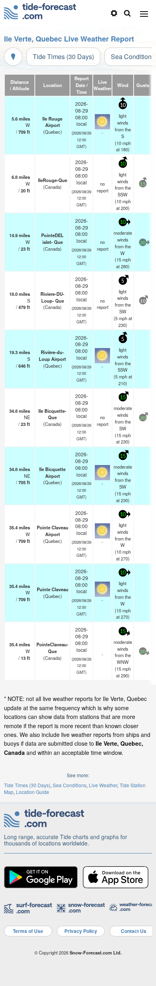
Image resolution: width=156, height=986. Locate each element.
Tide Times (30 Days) (63, 56)
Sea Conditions (69, 785)
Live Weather (103, 785)
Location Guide (32, 791)
